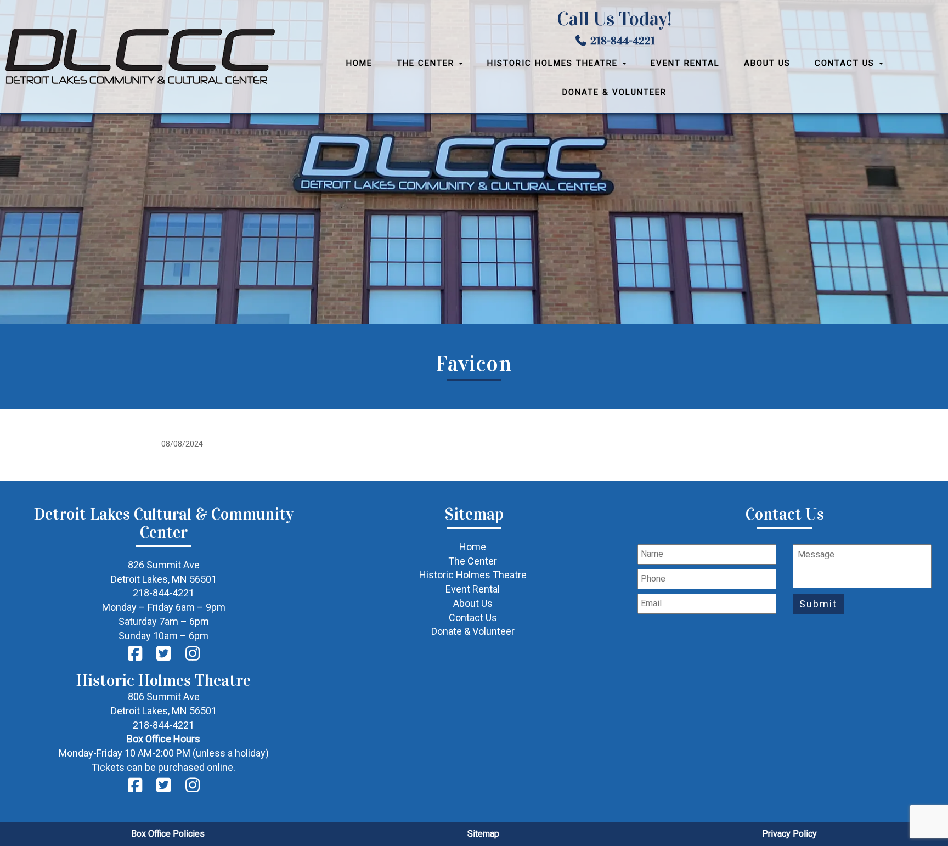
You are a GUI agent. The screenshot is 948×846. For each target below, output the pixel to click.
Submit (818, 604)
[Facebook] (135, 653)
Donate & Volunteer (614, 92)
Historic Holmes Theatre (554, 63)
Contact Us (846, 63)
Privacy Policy (789, 833)
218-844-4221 (622, 40)
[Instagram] (192, 653)
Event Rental (685, 63)
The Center (427, 63)
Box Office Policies (168, 833)
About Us (767, 63)
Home (359, 63)
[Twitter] (163, 653)
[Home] (145, 56)
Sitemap (483, 833)
